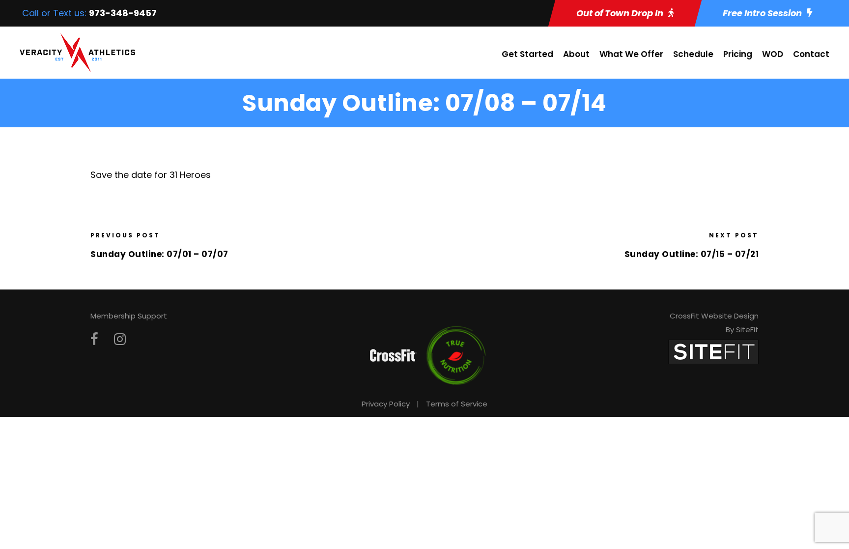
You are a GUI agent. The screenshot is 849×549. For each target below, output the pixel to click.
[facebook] (94, 339)
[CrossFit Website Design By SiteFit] (713, 351)
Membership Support (128, 316)
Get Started (527, 54)
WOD (772, 54)
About (576, 54)
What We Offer (631, 54)
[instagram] (120, 339)
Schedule (693, 54)
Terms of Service (456, 404)
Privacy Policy (386, 404)
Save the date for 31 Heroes (150, 175)
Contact (811, 54)
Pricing (737, 54)
